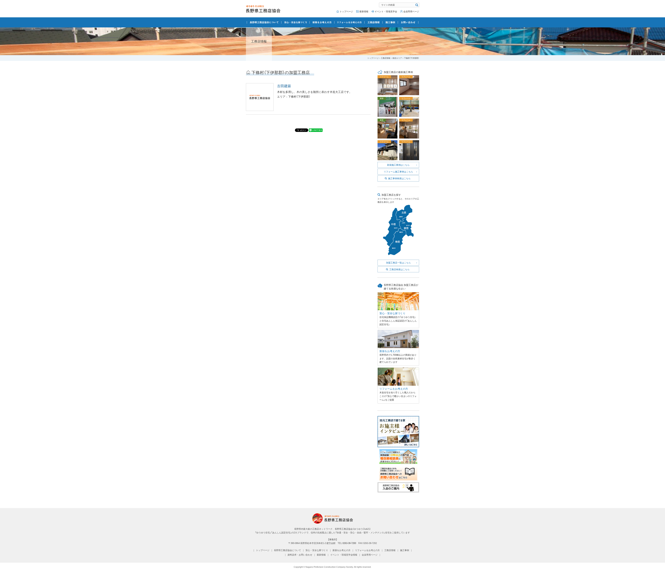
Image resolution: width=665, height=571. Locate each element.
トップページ (346, 11)
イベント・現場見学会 (386, 11)
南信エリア (397, 58)
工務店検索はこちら (399, 269)
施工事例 (390, 22)
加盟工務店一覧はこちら (398, 262)
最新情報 (363, 11)
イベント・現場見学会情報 (343, 554)
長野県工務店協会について (264, 22)
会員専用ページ (411, 11)
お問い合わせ (408, 22)
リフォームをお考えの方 (349, 22)
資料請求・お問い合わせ (299, 554)
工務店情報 (373, 22)
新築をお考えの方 (322, 22)
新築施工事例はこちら (398, 164)
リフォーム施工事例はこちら (398, 171)
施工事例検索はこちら (399, 178)
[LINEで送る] (316, 130)
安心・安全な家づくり (295, 22)
